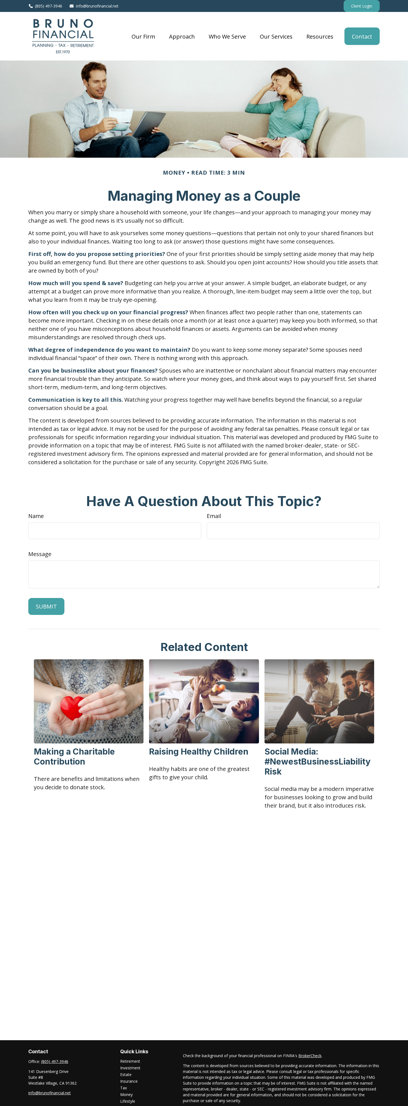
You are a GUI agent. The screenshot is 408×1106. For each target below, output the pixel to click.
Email (214, 516)
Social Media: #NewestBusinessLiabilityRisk (318, 761)
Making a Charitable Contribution (74, 756)
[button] (143, 36)
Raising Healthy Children (198, 751)
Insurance (129, 1081)
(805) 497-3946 (48, 6)
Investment (130, 1067)
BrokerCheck (309, 1055)
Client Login (361, 6)
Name (36, 516)
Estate (126, 1074)
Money (126, 1094)
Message (39, 554)
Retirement (130, 1061)
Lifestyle (127, 1101)
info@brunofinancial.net (97, 6)
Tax (123, 1087)
